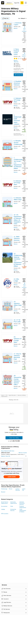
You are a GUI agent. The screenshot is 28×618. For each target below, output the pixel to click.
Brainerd (3, 492)
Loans (25, 454)
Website (15, 28)
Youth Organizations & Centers (22, 510)
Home (2, 395)
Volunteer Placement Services (22, 503)
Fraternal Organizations (22, 507)
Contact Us (19, 74)
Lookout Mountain (18, 489)
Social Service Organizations (4, 502)
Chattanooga (4, 488)
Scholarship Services (13, 510)
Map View (6, 18)
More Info (16, 61)
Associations (4, 506)
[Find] (22, 2)
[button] (26, 3)
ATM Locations (4, 513)
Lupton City (23, 489)
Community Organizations (13, 502)
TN (6, 395)
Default (23, 18)
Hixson (10, 488)
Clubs (11, 506)
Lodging (3, 509)
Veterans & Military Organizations (9, 454)
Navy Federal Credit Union (7, 451)
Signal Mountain (12, 395)
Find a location (24, 55)
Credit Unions (20, 454)
